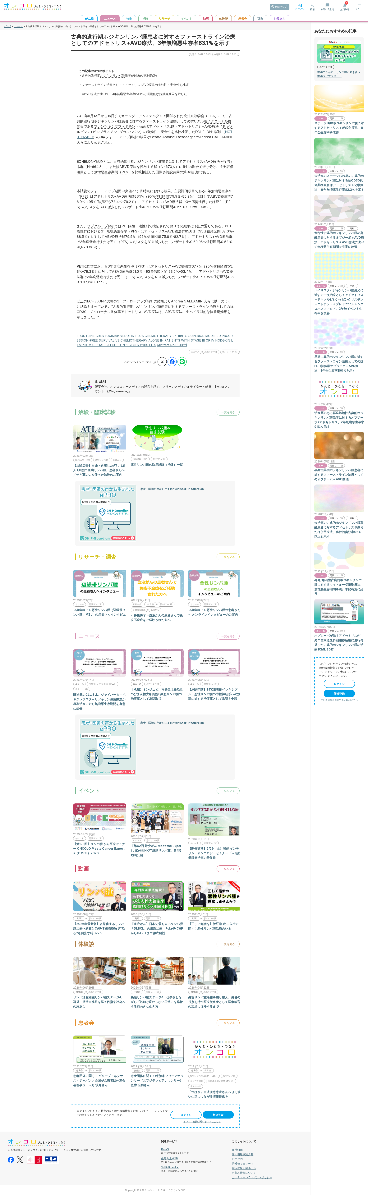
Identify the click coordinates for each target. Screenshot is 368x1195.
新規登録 (218, 1114)
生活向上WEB (169, 1158)
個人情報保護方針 (242, 1154)
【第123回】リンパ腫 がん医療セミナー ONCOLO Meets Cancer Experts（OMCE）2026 (99, 848)
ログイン (186, 1114)
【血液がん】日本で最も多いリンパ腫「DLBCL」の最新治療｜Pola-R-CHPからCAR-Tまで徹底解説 (157, 928)
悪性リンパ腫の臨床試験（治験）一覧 (157, 465)
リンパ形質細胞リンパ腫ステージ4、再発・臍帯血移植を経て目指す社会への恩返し (99, 1001)
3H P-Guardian (170, 1167)
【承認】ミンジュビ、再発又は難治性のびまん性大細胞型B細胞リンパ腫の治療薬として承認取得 (157, 694)
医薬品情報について (244, 1172)
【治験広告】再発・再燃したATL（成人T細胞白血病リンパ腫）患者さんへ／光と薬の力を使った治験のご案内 (99, 469)
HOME (7, 26)
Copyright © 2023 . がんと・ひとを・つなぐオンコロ (155, 1190)
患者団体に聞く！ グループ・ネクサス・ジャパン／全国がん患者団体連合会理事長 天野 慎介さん (99, 1080)
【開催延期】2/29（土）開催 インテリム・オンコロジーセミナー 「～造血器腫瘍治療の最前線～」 (214, 853)
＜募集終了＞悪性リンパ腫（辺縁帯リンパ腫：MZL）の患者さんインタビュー (99, 614)
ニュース (18, 26)
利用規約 (237, 1159)
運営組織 (237, 1149)
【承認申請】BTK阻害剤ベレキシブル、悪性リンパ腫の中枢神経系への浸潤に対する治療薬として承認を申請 (214, 694)
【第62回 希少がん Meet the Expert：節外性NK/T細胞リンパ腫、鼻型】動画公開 (157, 850)
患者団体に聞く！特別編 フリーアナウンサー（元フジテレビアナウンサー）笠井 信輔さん (157, 1080)
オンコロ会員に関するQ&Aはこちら (202, 1121)
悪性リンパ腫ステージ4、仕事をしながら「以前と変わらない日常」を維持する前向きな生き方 (157, 1001)
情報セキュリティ (242, 1163)
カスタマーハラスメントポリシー (252, 1177)
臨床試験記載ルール (244, 1168)
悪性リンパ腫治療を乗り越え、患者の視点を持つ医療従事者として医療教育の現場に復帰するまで (214, 1001)
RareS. (165, 1149)
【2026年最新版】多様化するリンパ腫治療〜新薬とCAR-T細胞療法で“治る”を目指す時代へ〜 (99, 928)
